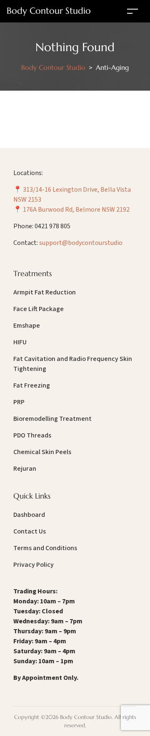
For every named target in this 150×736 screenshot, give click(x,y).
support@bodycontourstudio (80, 242)
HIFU (20, 342)
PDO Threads (32, 435)
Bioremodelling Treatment (52, 418)
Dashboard (29, 514)
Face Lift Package (38, 309)
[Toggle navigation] (132, 11)
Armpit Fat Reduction (44, 292)
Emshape (26, 325)
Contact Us (29, 531)
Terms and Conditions (45, 548)
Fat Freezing (31, 385)
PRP (19, 402)
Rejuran (24, 468)
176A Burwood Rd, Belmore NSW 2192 (76, 209)
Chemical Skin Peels (42, 452)
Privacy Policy (33, 564)
